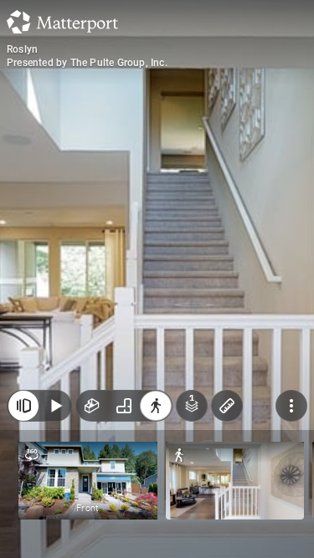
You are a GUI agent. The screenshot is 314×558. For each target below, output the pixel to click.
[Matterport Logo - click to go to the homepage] (62, 22)
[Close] (23, 406)
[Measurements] (227, 406)
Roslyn (22, 49)
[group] (123, 406)
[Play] (55, 406)
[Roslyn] (157, 279)
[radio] (92, 406)
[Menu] (291, 406)
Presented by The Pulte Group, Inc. (87, 63)
